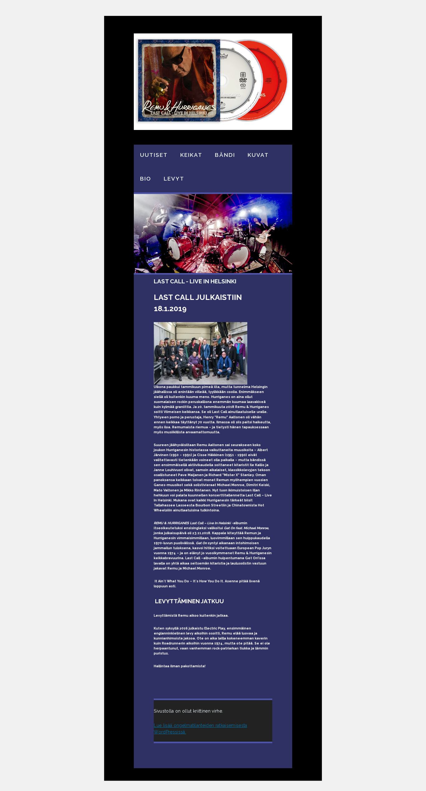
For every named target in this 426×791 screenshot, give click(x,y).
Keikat (191, 155)
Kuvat (258, 155)
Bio (145, 178)
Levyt (174, 178)
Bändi (225, 155)
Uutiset (154, 155)
